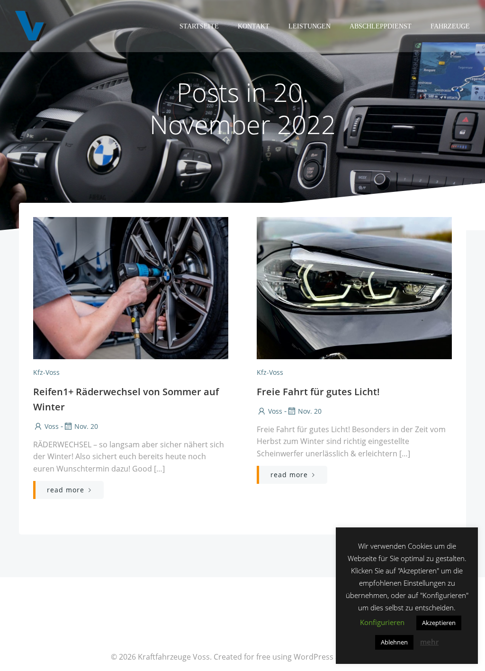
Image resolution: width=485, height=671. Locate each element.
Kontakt (253, 26)
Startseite (199, 26)
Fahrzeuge (450, 26)
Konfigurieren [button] (382, 622)
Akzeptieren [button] (439, 622)
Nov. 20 (86, 426)
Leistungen (309, 26)
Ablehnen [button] (394, 642)
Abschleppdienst (381, 26)
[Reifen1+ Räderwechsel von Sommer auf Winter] (130, 287)
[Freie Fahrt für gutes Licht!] (354, 287)
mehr (429, 641)
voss (52, 426)
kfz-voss (46, 372)
